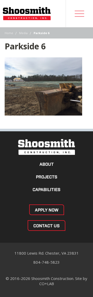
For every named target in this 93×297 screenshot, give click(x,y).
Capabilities (46, 189)
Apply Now (46, 210)
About (47, 164)
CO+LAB (46, 283)
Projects (46, 176)
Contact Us (46, 225)
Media (23, 33)
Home (9, 33)
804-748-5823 (46, 262)
